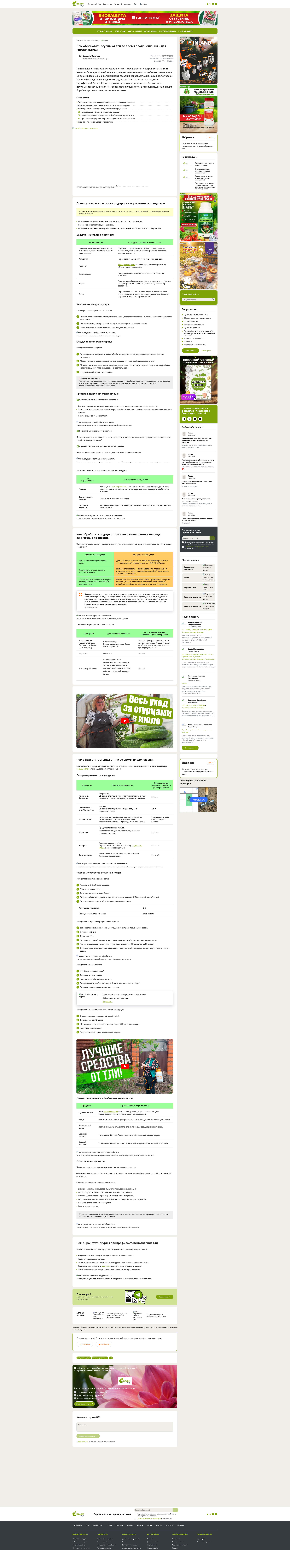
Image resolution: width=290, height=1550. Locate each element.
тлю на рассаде (119, 486)
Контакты (180, 1525)
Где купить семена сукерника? (195, 315)
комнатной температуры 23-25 (90, 1395)
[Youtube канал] (213, 3)
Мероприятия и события (81, 1548)
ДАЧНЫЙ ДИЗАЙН (150, 31)
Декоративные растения (131, 1539)
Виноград (200, 632)
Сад (183, 629)
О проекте (169, 1525)
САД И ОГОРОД (120, 31)
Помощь (159, 1525)
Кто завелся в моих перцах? (194, 345)
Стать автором (126, 4)
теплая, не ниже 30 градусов (89, 1398)
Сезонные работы (78, 1545)
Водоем (150, 1539)
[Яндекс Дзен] (216, 3)
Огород (188, 629)
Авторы (116, 4)
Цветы (210, 629)
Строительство (187, 656)
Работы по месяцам (79, 1542)
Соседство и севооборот (106, 1545)
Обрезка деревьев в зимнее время (197, 318)
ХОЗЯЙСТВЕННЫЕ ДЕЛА (167, 31)
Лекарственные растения (131, 1548)
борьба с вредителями (99, 1358)
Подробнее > (107, 1001)
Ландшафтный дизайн (199, 629)
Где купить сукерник (192, 328)
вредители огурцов (83, 1358)
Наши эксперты (190, 616)
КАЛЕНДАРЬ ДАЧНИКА (104, 31)
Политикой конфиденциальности (197, 547)
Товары (149, 1525)
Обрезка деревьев (191, 321)
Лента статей (92, 4)
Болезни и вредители (105, 1539)
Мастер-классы (190, 559)
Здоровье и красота (204, 1542)
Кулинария (196, 656)
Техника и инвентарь (179, 1545)
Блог (100, 4)
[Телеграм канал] (207, 3)
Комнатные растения (189, 632)
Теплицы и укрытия (104, 1548)
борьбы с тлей (82, 768)
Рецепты (140, 1525)
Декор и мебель (153, 1542)
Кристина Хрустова (91, 56)
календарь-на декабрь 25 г (194, 338)
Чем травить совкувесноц (194, 325)
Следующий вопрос (83, 1404)
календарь (188, 341)
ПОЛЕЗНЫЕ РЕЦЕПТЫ (185, 31)
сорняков (106, 1266)
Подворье (175, 1548)
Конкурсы (119, 1525)
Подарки (130, 1525)
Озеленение (151, 1545)
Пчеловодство (209, 659)
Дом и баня (176, 1539)
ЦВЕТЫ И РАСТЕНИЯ (135, 31)
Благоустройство (178, 1542)
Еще (209, 137)
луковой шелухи (111, 1111)
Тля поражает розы (126, 264)
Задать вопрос (164, 1297)
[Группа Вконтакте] (210, 3)
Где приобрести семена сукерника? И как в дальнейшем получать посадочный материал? (199, 333)
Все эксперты (189, 748)
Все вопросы (206, 351)
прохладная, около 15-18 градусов (92, 1392)
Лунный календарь (79, 1539)
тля (111, 1358)
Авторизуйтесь (82, 1442)
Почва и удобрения (104, 1542)
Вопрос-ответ (107, 4)
